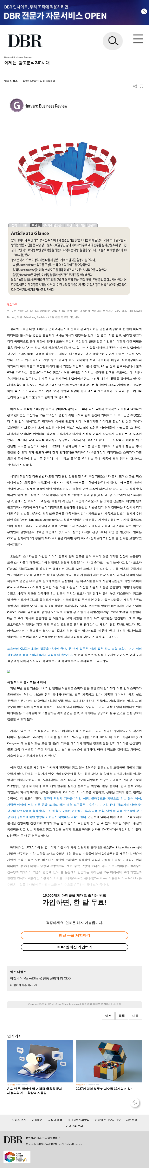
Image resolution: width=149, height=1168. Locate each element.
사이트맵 (131, 1119)
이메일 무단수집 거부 (108, 1119)
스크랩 (141, 86)
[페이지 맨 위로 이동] (136, 1104)
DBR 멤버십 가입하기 (75, 947)
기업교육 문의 (74, 1125)
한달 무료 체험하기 (74, 935)
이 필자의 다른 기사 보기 (24, 985)
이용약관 (37, 1119)
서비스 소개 (19, 1119)
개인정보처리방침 (78, 1119)
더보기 (135, 86)
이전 (108, 1015)
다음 (135, 1015)
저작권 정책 (55, 1119)
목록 (122, 1015)
